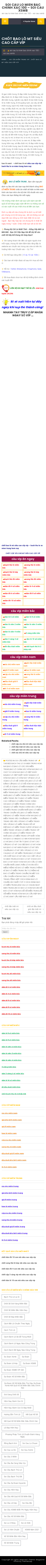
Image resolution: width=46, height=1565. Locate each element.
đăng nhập (14, 922)
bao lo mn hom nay (26, 838)
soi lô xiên (26, 1523)
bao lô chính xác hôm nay (22, 769)
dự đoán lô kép (11, 1363)
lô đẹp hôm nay (11, 1428)
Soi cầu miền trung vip (26, 760)
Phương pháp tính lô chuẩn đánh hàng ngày (22, 1435)
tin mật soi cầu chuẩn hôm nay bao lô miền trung (21, 876)
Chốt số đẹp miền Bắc (13, 1317)
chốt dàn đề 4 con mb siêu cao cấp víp (18, 1269)
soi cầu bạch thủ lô (13, 1470)
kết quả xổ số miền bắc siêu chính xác (21, 1421)
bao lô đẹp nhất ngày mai (19, 775)
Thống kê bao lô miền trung (22, 867)
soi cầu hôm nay (11, 1490)
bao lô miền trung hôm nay (21, 815)
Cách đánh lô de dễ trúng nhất (17, 1337)
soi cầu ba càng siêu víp (15, 1463)
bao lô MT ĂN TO (17, 841)
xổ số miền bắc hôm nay (15, 1536)
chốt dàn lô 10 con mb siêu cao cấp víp (18, 1280)
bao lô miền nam (22, 786)
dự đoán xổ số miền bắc (14, 1377)
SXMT (17, 864)
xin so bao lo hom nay (25, 888)
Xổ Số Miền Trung (30, 891)
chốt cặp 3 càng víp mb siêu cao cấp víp (19, 1275)
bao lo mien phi (23, 789)
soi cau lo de (10, 1450)
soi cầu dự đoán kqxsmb (15, 1483)
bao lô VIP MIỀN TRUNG (18, 853)
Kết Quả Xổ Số (32, 1414)
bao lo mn (12, 838)
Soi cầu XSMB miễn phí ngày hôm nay (20, 1510)
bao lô (10, 766)
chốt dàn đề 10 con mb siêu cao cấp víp (19, 1257)
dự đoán (25, 1357)
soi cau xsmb (27, 1450)
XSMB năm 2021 (32, 1530)
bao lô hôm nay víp (21, 778)
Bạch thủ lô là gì (12, 1297)
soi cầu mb (27, 1503)
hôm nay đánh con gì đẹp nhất (17, 1408)
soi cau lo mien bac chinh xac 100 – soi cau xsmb (23, 8)
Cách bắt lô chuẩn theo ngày (17, 1324)
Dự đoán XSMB (29, 1363)
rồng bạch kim (10, 1443)
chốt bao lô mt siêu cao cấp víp (22, 856)
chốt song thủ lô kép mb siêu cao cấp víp (19, 1263)
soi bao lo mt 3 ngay (27, 859)
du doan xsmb (10, 1357)
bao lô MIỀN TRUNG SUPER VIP (21, 827)
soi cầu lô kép (10, 1503)
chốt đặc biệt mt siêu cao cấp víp (26, 747)
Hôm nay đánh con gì (13, 1401)
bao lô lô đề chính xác (17, 781)
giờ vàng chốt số (11, 1395)
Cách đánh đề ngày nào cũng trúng (19, 1350)
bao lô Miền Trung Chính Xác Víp (22, 807)
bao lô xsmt (7, 163)
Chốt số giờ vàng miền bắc (15, 1304)
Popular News (29, 21)
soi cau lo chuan (30, 1443)
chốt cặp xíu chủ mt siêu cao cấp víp (27, 744)
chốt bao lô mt (20, 163)
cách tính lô (9, 1330)
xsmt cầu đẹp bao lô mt (21, 896)
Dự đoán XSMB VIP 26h (14, 1370)
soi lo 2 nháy (10, 1523)
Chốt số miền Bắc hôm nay (15, 1310)
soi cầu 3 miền (10, 1457)
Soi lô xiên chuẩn (11, 1530)
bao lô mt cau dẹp (17, 844)
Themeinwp (27, 1561)
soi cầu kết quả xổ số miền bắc (18, 1496)
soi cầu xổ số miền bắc (14, 1516)
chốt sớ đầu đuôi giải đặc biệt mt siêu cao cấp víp (34, 909)
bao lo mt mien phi (16, 847)
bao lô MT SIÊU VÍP (18, 850)
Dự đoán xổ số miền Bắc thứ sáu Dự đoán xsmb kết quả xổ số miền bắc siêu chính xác (22, 1385)
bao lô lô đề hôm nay (24, 783)
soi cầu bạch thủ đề (13, 1477)
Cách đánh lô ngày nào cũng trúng (19, 1343)
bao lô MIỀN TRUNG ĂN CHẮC (22, 795)
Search (5, 932)
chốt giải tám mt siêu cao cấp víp (26, 750)
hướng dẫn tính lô (12, 1414)
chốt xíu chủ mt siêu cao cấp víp (25, 753)
